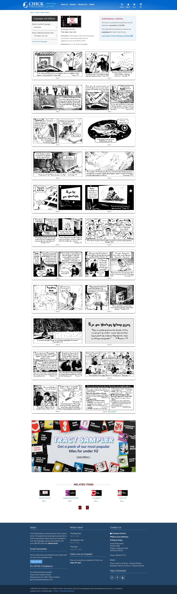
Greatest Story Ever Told (70, 498)
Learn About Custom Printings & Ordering (116, 36)
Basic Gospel (45, 12)
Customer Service (119, 533)
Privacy (55, 591)
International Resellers (67, 591)
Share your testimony (120, 537)
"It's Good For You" (77, 540)
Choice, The (122, 498)
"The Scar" (74, 547)
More (91, 4)
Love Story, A (97, 498)
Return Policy (117, 540)
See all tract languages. (40, 41)
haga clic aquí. (75, 563)
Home (32, 12)
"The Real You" (75, 533)
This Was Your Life (44, 498)
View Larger (111, 411)
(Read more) (53, 543)
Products (82, 4)
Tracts (64, 4)
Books (73, 4)
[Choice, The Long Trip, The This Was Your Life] (44, 36)
